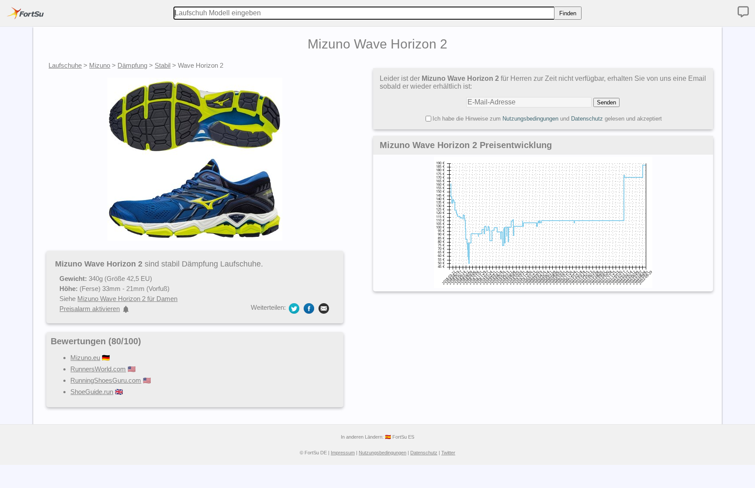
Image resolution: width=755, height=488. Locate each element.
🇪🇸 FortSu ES (399, 437)
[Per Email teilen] (323, 308)
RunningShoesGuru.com (105, 380)
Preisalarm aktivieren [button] (89, 308)
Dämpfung (132, 65)
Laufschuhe (65, 65)
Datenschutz (587, 118)
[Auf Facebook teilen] (308, 308)
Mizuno (99, 65)
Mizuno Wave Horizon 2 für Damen (127, 298)
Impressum (343, 452)
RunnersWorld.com (98, 369)
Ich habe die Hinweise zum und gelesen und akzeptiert (547, 118)
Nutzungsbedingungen (530, 118)
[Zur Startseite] (25, 13)
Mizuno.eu (85, 357)
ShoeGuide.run (91, 391)
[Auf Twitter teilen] (294, 308)
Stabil (162, 65)
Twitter (448, 452)
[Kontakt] (743, 11)
